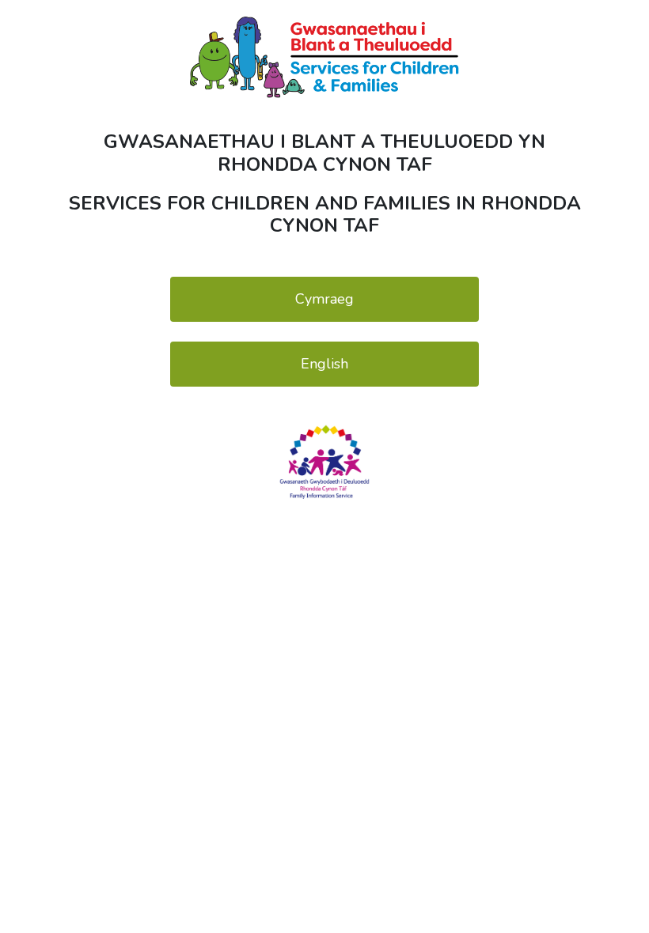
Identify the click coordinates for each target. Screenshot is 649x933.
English (324, 363)
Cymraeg (324, 298)
